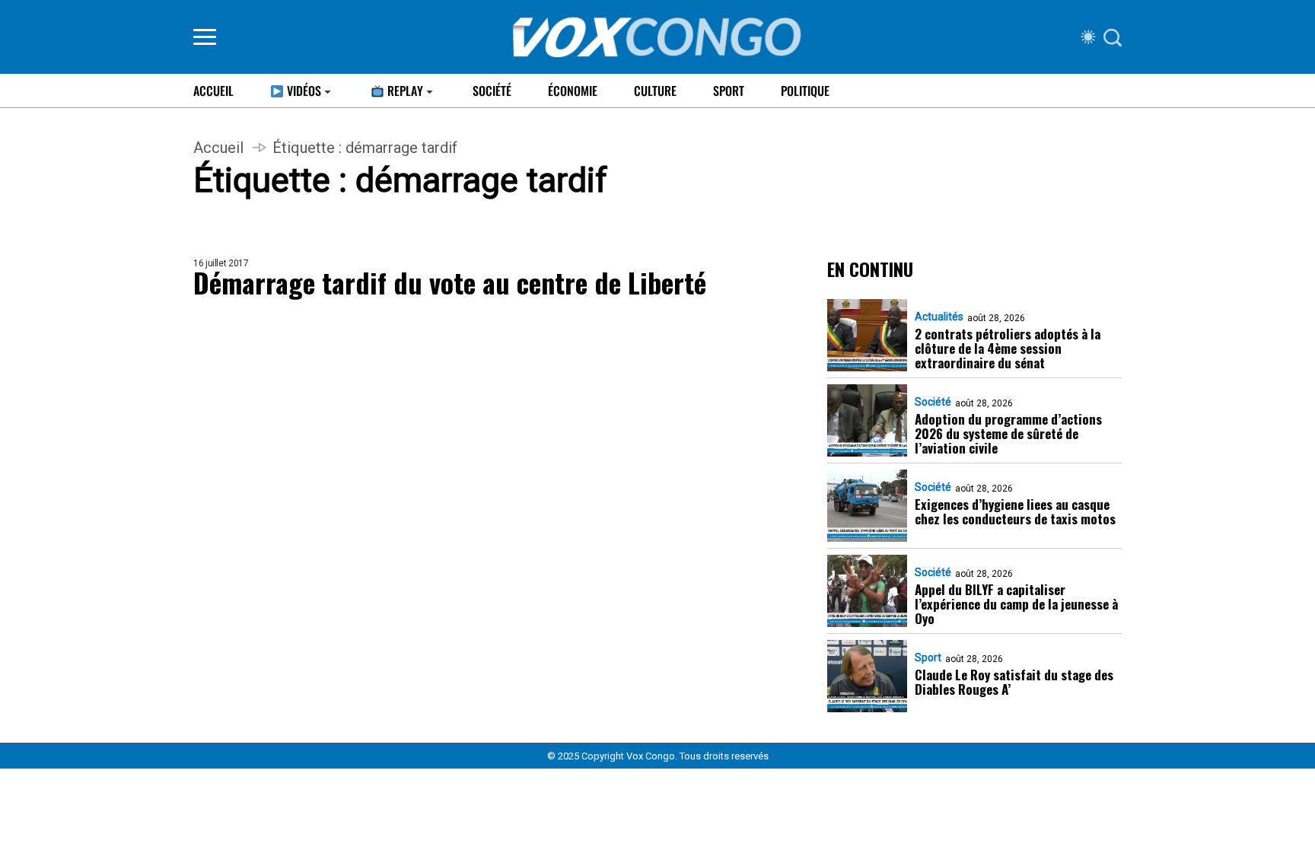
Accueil (213, 90)
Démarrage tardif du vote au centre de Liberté (449, 282)
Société (492, 90)
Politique (805, 90)
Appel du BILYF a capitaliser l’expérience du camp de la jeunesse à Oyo (1016, 604)
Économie (572, 90)
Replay (403, 90)
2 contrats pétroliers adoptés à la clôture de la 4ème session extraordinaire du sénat (1007, 348)
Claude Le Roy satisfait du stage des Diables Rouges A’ (1014, 681)
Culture (655, 90)
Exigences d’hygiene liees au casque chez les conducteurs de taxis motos (1015, 511)
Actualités (939, 316)
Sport (728, 90)
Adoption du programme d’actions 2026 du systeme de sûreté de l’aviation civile (1008, 433)
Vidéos (302, 90)
